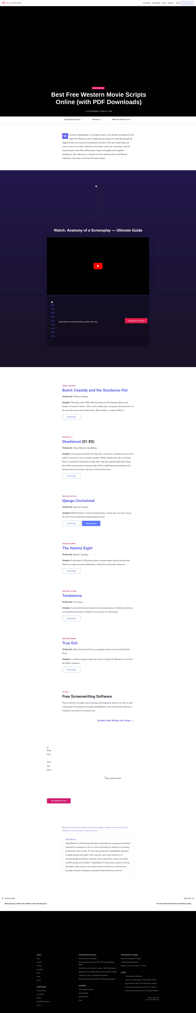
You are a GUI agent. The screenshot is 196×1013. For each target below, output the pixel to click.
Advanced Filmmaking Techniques (131, 958)
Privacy (39, 980)
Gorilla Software (83, 993)
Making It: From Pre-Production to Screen (133, 966)
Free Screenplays (117, 827)
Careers (39, 998)
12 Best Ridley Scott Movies (133, 976)
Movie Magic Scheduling (86, 989)
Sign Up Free (187, 3)
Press (38, 973)
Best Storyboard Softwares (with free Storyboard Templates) (97, 979)
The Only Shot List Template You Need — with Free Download (97, 968)
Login (178, 3)
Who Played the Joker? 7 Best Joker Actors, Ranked (141, 983)
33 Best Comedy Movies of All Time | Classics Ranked (141, 991)
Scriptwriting (98, 88)
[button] (98, 266)
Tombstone (72, 595)
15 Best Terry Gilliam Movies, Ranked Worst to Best (140, 980)
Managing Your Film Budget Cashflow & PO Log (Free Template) (98, 972)
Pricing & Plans (41, 991)
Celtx (80, 1000)
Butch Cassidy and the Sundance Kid (94, 390)
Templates (40, 969)
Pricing (170, 3)
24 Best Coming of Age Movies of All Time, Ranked (140, 987)
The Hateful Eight (77, 547)
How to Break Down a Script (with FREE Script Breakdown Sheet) (96, 963)
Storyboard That (83, 997)
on (106, 111)
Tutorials (39, 966)
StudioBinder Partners (43, 1001)
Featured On (40, 994)
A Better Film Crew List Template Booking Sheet (93, 975)
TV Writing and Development (129, 962)
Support (39, 962)
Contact (39, 1005)
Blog (38, 958)
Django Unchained (78, 500)
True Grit (69, 642)
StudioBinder (93, 111)
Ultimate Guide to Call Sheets (88, 958)
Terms (38, 977)
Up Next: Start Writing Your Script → (115, 720)
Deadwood (72, 441)
